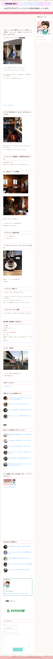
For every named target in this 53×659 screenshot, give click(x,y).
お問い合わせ (43, 12)
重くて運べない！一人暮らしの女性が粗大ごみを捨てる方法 (18, 569)
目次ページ (10, 12)
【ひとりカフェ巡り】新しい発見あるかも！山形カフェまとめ (19, 446)
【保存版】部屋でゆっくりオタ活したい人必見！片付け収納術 (19, 546)
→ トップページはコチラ (9, 486)
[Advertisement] (18, 21)
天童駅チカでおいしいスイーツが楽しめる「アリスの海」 (18, 403)
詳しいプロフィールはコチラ (41, 39)
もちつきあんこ (20, 67)
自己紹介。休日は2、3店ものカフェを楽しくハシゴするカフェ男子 (16, 593)
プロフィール (26, 12)
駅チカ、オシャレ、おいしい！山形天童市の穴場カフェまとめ (19, 415)
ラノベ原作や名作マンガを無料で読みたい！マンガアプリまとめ (19, 440)
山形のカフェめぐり (22, 37)
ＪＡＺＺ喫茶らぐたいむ (7, 386)
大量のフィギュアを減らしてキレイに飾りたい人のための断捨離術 (20, 563)
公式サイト (10, 327)
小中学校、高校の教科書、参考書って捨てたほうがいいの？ (18, 558)
